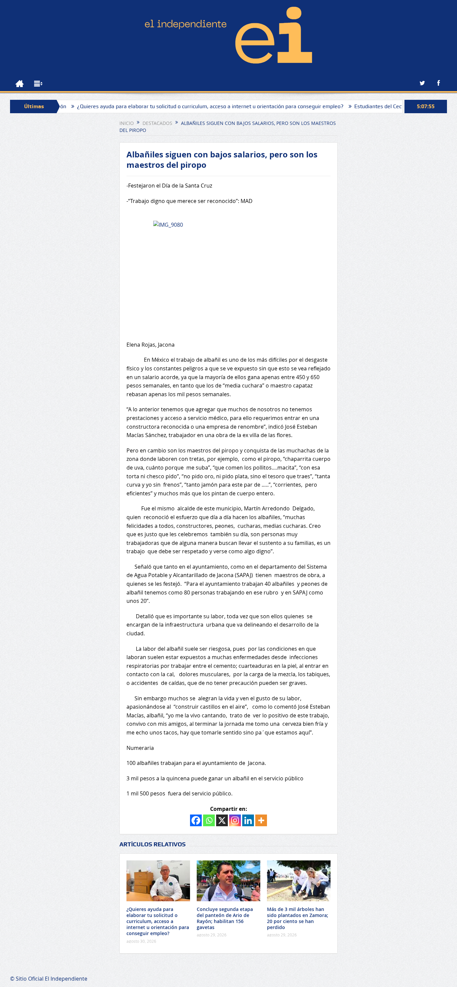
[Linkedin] (248, 820)
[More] (261, 820)
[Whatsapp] (209, 820)
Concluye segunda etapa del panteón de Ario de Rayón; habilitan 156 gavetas (225, 918)
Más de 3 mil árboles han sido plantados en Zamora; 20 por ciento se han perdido (297, 918)
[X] (222, 820)
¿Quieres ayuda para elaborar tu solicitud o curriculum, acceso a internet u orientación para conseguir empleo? (186, 106)
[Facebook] (196, 820)
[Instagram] (235, 820)
